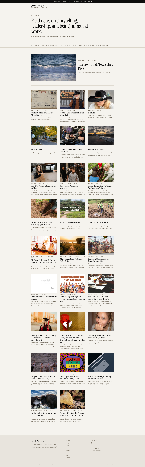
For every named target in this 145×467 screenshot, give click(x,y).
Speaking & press (95, 453)
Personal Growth (95, 45)
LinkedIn (95, 443)
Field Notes (59, 45)
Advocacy (37, 45)
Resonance (78, 6)
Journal (95, 6)
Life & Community (84, 45)
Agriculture (45, 45)
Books (70, 6)
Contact (111, 6)
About (102, 6)
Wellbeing (105, 45)
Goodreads (96, 448)
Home (67, 443)
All (32, 45)
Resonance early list (96, 450)
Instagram (95, 446)
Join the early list (88, 1)
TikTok (94, 444)
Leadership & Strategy (70, 45)
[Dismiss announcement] (143, 1)
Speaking (87, 6)
